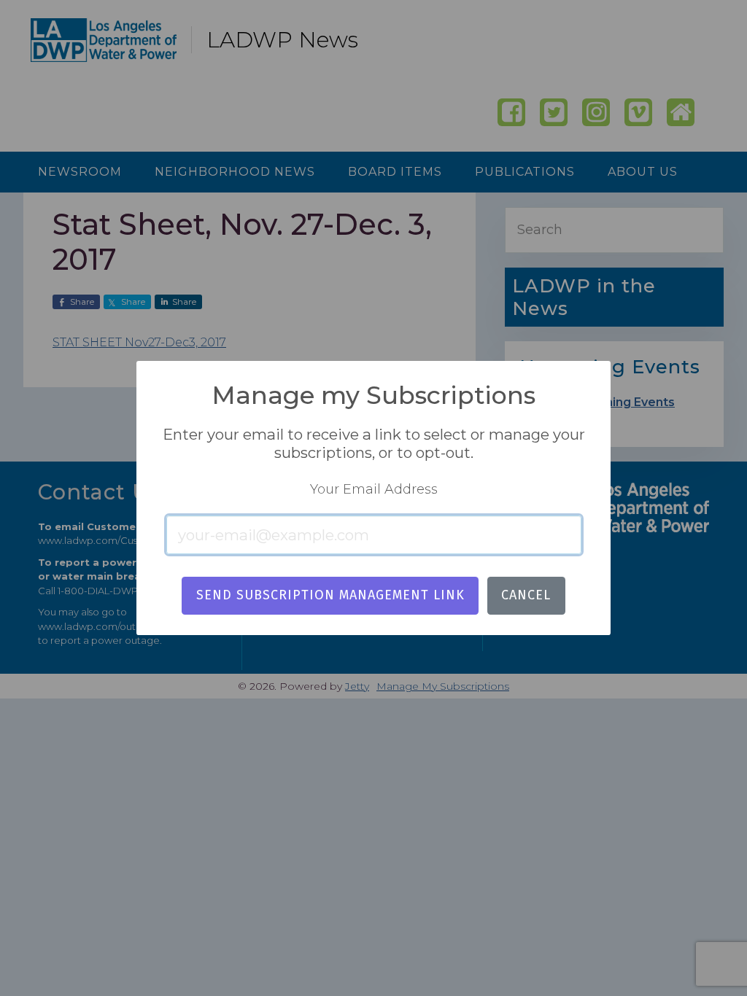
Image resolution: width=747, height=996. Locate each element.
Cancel (526, 595)
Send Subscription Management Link (330, 595)
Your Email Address (374, 489)
